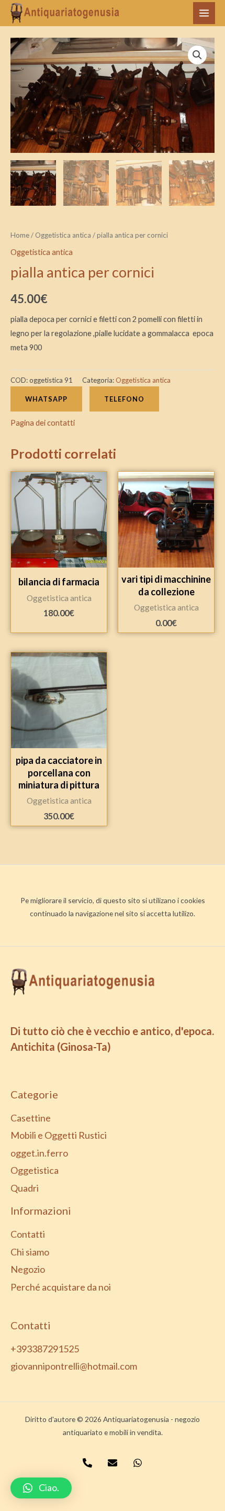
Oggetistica (34, 1170)
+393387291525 (44, 1348)
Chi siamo (29, 1252)
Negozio (27, 1269)
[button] (41, 1487)
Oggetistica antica (63, 235)
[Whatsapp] (137, 1463)
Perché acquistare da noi (60, 1287)
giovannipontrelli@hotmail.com (73, 1366)
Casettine (30, 1118)
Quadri (24, 1188)
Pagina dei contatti (42, 422)
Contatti (27, 1234)
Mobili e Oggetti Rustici (58, 1135)
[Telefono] (87, 1463)
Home (19, 235)
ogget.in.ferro (39, 1153)
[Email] (112, 1463)
